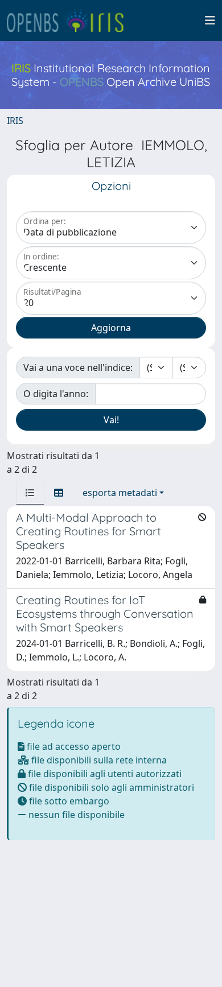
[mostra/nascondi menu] (210, 20)
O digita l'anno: (55, 393)
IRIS (15, 120)
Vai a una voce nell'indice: (78, 367)
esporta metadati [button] (120, 492)
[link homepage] (70, 20)
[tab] (30, 493)
